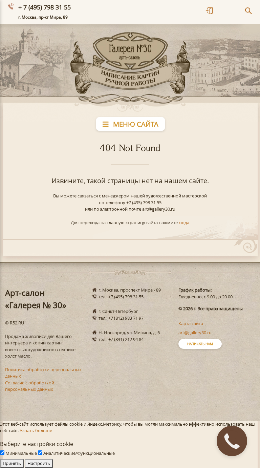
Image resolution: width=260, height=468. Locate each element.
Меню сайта (134, 124)
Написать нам (200, 343)
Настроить (38, 463)
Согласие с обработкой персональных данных (29, 386)
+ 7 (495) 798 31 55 (44, 7)
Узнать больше (36, 430)
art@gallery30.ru (195, 332)
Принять (12, 463)
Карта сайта (190, 323)
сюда (184, 222)
